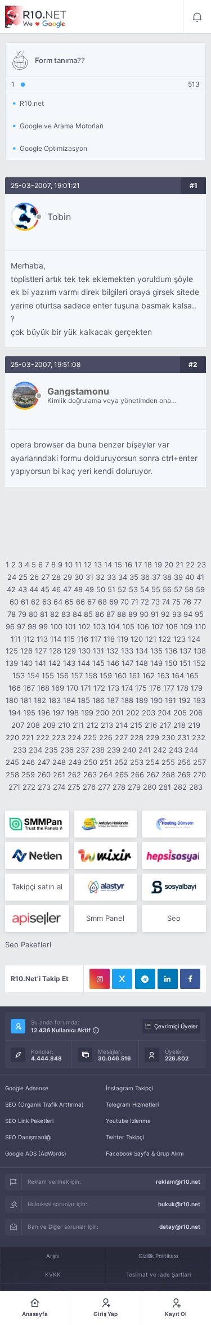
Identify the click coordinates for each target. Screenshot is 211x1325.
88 (121, 614)
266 (137, 774)
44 (33, 589)
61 (25, 601)
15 (118, 564)
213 (107, 724)
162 (148, 675)
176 (155, 687)
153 (18, 675)
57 (178, 589)
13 (98, 564)
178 (182, 687)
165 (192, 675)
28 (56, 576)
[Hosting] (173, 824)
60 (14, 601)
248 (59, 762)
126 (26, 650)
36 (145, 576)
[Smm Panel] (173, 855)
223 (58, 737)
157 (77, 675)
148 (142, 663)
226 (106, 737)
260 (44, 774)
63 (46, 601)
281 (165, 786)
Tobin (59, 216)
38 (167, 576)
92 (165, 614)
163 (163, 675)
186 (98, 700)
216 (151, 724)
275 (74, 786)
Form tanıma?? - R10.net (36, 17)
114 (55, 638)
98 (32, 626)
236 (67, 749)
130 (84, 650)
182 (40, 700)
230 (168, 737)
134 (142, 650)
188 (127, 700)
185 (84, 700)
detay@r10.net (179, 1226)
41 (200, 576)
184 (69, 700)
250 (90, 762)
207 (17, 724)
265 (121, 774)
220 (12, 737)
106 (143, 626)
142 (54, 663)
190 (156, 700)
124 (194, 638)
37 (156, 576)
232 (198, 737)
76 (187, 601)
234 (35, 749)
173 (113, 687)
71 (134, 601)
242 (160, 749)
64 (57, 601)
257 (199, 762)
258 (12, 774)
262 (74, 774)
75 (176, 601)
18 (148, 564)
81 (44, 614)
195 (29, 712)
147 (127, 663)
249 (75, 762)
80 (33, 614)
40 (189, 576)
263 (90, 774)
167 (29, 687)
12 (88, 564)
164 (178, 675)
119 (122, 638)
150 (171, 663)
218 (179, 724)
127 (41, 650)
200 (102, 712)
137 (185, 650)
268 (168, 774)
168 (43, 687)
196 (44, 712)
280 (149, 786)
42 (11, 589)
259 (28, 774)
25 (23, 576)
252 (121, 762)
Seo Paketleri (28, 944)
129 (70, 650)
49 (89, 589)
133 (127, 650)
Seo (174, 918)
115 (69, 638)
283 (196, 786)
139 (12, 663)
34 (122, 576)
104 (113, 626)
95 (199, 614)
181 (26, 700)
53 (133, 589)
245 (12, 762)
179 (197, 687)
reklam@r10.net (178, 1181)
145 (98, 663)
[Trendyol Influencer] (105, 855)
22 (190, 564)
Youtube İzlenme (128, 1120)
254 (152, 762)
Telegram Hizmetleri (132, 1104)
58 (189, 589)
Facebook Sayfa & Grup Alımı (144, 1153)
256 (184, 762)
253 (136, 762)
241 (144, 749)
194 (14, 712)
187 (113, 700)
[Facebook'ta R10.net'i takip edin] (190, 979)
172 (99, 687)
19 (158, 564)
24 (11, 576)
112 (28, 638)
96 (10, 626)
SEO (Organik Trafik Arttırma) (44, 1104)
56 (167, 589)
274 (59, 786)
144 (84, 663)
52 (122, 589)
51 (111, 589)
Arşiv (53, 1255)
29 (67, 576)
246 (28, 762)
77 (197, 601)
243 (175, 749)
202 (133, 712)
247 (43, 762)
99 (43, 626)
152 (199, 663)
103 (99, 626)
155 (48, 675)
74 (166, 601)
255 (168, 762)
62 (35, 601)
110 (200, 626)
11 (78, 564)
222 (43, 737)
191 (170, 700)
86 (99, 614)
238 (98, 749)
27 (45, 576)
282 (180, 786)
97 (21, 626)
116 (82, 638)
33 (111, 576)
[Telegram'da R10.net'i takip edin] (145, 979)
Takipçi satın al (37, 886)
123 (179, 638)
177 (168, 687)
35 (133, 576)
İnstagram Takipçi (129, 1088)
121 (150, 638)
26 (34, 576)
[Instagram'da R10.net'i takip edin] (99, 979)
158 (91, 675)
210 (64, 724)
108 (171, 626)
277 (104, 786)
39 (178, 576)
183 (54, 700)
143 (69, 663)
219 (194, 724)
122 (165, 638)
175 (141, 687)
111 (16, 638)
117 (96, 638)
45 (45, 589)
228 (136, 737)
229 (152, 737)
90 (144, 614)
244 (191, 749)
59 (200, 589)
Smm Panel (105, 918)
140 (26, 663)
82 (54, 614)
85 (88, 614)
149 (156, 663)
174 (127, 687)
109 (186, 626)
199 (87, 712)
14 (108, 564)
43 (22, 589)
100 (56, 626)
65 (69, 601)
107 (157, 626)
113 (42, 638)
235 (51, 749)
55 (155, 589)
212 (92, 724)
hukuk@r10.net (179, 1204)
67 (91, 601)
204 (164, 712)
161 (134, 675)
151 (185, 663)
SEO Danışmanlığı (28, 1137)
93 (176, 614)
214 (121, 724)
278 (119, 786)
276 (89, 786)
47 (67, 589)
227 (121, 737)
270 (199, 774)
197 (58, 712)
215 (136, 724)
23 (201, 564)
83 (65, 614)
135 (156, 650)
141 (40, 663)
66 (80, 601)
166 (14, 687)
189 (142, 700)
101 (70, 626)
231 (183, 737)
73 (155, 601)
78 (11, 614)
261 (59, 774)
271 (14, 786)
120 (137, 638)
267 (152, 774)
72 (145, 601)
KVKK (53, 1274)
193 (199, 700)
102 (84, 626)
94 (187, 614)
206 (196, 712)
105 (128, 626)
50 (100, 589)
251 (106, 762)
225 (90, 737)
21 (179, 564)
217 (165, 724)
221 (27, 737)
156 (62, 675)
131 (98, 650)
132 (112, 650)
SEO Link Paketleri (29, 1120)
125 (12, 650)
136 (171, 650)
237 (82, 749)
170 (72, 687)
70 (124, 601)
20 (168, 564)
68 (102, 601)
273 (44, 786)
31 (89, 576)
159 (106, 675)
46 (56, 589)
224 (74, 737)
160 (120, 675)
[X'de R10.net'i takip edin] (122, 979)
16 (128, 564)
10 (69, 564)
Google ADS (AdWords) (35, 1153)
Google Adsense (26, 1088)
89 (132, 614)
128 (55, 650)
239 (113, 749)
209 (49, 724)
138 (200, 650)
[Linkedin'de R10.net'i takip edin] (168, 979)
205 (180, 712)
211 (78, 724)
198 (72, 712)
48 (78, 589)
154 (33, 675)
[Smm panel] (37, 824)
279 (134, 786)
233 (19, 749)
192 (184, 700)
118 (109, 638)
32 (100, 576)
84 (77, 614)
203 (148, 712)
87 (110, 614)
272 (29, 786)
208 (33, 724)
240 (129, 749)
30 (78, 576)
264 (106, 774)
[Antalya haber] (105, 824)
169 (58, 687)
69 (113, 601)
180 (12, 700)
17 (138, 564)
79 (22, 614)
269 (184, 774)
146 (113, 663)
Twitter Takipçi (125, 1137)
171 (85, 687)
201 (117, 712)
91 (155, 614)
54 (144, 589)
